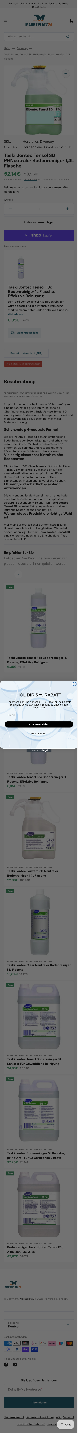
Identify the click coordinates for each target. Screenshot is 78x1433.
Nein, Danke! (37, 734)
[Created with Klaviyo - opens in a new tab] (37, 750)
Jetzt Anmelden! (37, 724)
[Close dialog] (73, 684)
